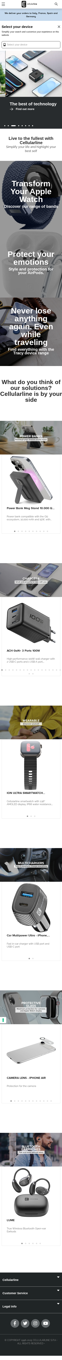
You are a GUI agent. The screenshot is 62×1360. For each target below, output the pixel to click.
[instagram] (35, 1323)
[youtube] (45, 1323)
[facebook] (15, 1323)
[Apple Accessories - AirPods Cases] (31, 263)
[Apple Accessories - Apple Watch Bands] (31, 195)
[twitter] (25, 1323)
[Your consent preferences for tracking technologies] (3, 1020)
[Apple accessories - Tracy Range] (31, 332)
